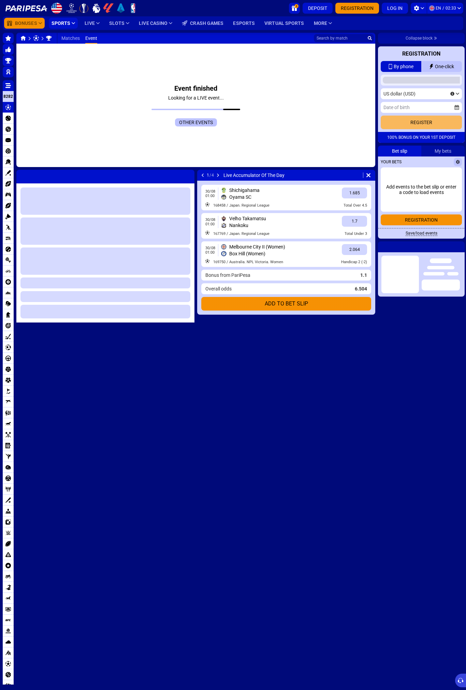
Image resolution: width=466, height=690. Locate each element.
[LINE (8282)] (23, 38)
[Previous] (202, 175)
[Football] (36, 38)
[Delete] (368, 175)
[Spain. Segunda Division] (49, 38)
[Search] (370, 38)
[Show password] (455, 175)
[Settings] (419, 8)
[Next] (218, 175)
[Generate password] (440, 175)
